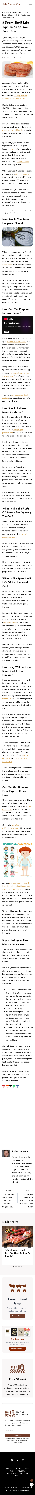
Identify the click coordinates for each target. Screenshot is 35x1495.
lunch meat (7, 264)
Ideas (18, 1469)
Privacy (14, 1487)
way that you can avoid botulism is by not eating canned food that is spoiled (16, 886)
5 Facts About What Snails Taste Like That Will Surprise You (8, 1198)
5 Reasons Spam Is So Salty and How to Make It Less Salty (26, 1198)
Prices (9, 1469)
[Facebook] (17, 1086)
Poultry (21, 1471)
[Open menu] (30, 4)
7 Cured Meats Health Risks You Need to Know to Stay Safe (17, 1253)
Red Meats (11, 1473)
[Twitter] (17, 1460)
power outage (23, 161)
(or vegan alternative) (16, 341)
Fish (12, 1471)
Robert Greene (7, 58)
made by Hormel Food (12, 130)
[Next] (29, 1245)
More (17, 1476)
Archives (22, 1487)
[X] (10, 1086)
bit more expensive (23, 174)
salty (12, 149)
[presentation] (17, 1236)
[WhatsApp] (14, 1086)
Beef (27, 1469)
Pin (5, 63)
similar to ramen (10, 622)
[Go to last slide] (5, 1245)
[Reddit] (7, 1086)
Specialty (24, 1473)
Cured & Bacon (19, 58)
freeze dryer (7, 698)
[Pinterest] (3, 1086)
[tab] (13, 1266)
